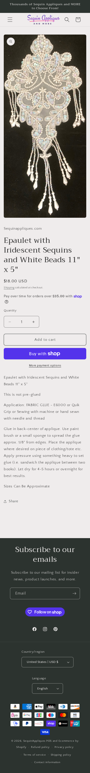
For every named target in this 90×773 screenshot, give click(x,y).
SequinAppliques (34, 740)
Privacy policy (64, 747)
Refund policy (40, 747)
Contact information (47, 762)
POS (49, 740)
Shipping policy (61, 754)
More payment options (45, 365)
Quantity (10, 310)
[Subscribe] (74, 593)
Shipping (9, 287)
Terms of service (35, 754)
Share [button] (13, 501)
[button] (10, 19)
